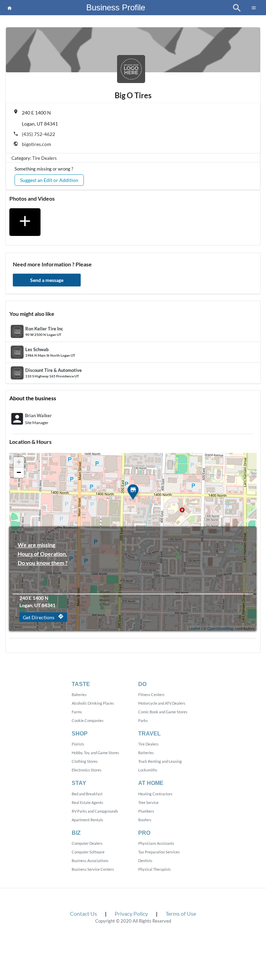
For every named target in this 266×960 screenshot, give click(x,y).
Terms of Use (181, 913)
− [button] (19, 472)
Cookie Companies (88, 720)
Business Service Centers (93, 869)
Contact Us (83, 913)
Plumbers (146, 811)
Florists (78, 744)
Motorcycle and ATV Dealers (161, 703)
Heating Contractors (155, 794)
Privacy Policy (131, 913)
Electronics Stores (86, 770)
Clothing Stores (85, 761)
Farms (77, 712)
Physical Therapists (154, 869)
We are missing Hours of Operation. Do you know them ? (43, 545)
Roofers (144, 819)
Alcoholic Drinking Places (93, 703)
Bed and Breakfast (87, 794)
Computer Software (88, 852)
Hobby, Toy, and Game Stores (95, 752)
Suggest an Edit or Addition (49, 180)
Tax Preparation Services (159, 852)
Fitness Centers (151, 694)
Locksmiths (147, 770)
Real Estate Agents (87, 802)
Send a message (46, 280)
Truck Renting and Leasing (160, 761)
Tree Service (148, 802)
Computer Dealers (87, 843)
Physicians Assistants (156, 843)
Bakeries (79, 694)
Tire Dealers (44, 158)
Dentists (145, 860)
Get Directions (43, 616)
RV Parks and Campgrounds (95, 811)
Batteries (146, 752)
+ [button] (19, 462)
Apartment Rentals (87, 819)
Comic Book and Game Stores (162, 712)
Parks (143, 720)
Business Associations (90, 860)
